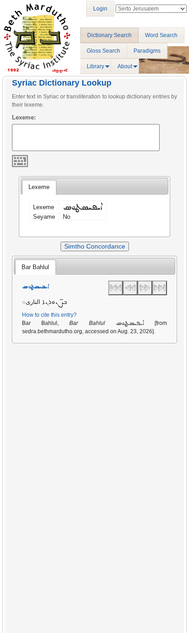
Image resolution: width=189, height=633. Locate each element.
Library (95, 66)
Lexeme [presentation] (39, 187)
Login (100, 8)
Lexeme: (24, 117)
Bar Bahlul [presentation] (35, 267)
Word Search (161, 35)
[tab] (39, 187)
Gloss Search (103, 51)
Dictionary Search (109, 35)
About (124, 66)
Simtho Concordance (94, 246)
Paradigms (147, 51)
